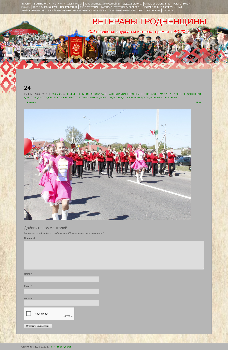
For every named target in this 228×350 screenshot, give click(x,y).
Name (27, 273)
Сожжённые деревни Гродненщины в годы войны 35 (77, 10)
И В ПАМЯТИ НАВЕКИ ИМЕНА (67, 4)
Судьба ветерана (132, 4)
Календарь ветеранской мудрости (120, 7)
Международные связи (123, 10)
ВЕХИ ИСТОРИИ (42, 4)
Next (200, 102)
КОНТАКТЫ (167, 10)
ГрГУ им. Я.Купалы (60, 346)
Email (27, 286)
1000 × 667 (56, 94)
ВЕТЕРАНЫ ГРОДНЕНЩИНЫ (149, 21)
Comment (29, 238)
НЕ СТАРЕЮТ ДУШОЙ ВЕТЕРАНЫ (159, 7)
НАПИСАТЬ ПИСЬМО (149, 10)
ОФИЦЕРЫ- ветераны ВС (157, 4)
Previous (30, 102)
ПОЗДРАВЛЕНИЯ (68, 7)
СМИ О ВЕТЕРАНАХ (88, 7)
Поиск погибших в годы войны (102, 4)
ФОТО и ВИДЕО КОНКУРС (45, 7)
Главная (27, 4)
